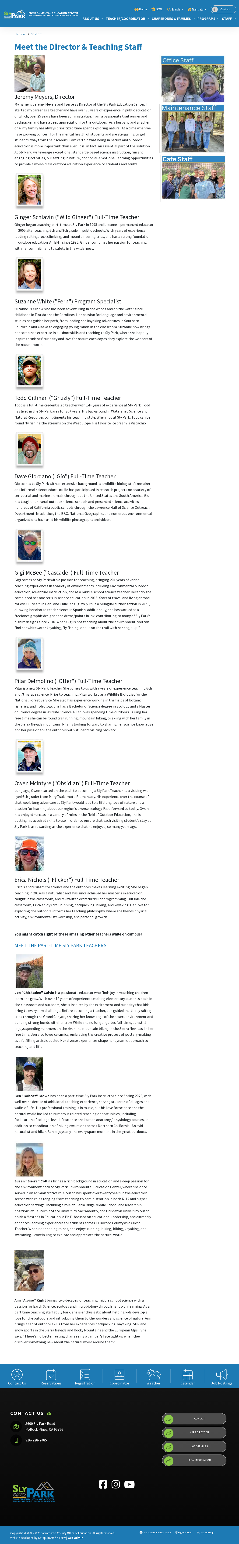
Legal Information (199, 1460)
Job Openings (199, 1446)
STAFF (227, 18)
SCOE (159, 9)
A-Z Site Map (206, 1532)
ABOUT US (91, 18)
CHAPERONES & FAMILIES (171, 18)
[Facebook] (103, 1487)
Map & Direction (199, 1432)
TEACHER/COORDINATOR (125, 18)
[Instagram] (116, 1487)
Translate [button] (198, 9)
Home (143, 9)
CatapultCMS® (47, 1538)
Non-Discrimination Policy (157, 1532)
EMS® (62, 1538)
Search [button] (176, 9)
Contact (199, 1418)
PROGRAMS (206, 18)
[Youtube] (129, 1487)
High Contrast (185, 1532)
